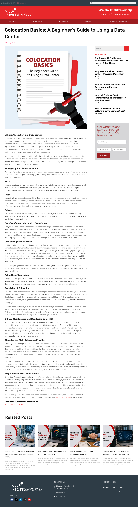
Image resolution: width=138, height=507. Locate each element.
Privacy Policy (121, 489)
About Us (11, 22)
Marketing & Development (118, 22)
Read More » (98, 65)
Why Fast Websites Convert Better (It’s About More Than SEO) (109, 74)
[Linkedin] (20, 499)
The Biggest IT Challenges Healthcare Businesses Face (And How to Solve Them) (111, 61)
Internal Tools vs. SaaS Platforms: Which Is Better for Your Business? (110, 98)
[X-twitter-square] (16, 499)
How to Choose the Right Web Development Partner (110, 85)
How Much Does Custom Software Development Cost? (110, 109)
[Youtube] (29, 499)
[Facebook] (12, 499)
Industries (62, 22)
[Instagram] (24, 499)
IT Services (36, 22)
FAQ (114, 487)
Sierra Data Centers (63, 397)
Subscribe (103, 155)
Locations (88, 22)
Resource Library (106, 489)
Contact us (105, 14)
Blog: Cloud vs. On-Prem (14, 404)
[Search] (126, 48)
